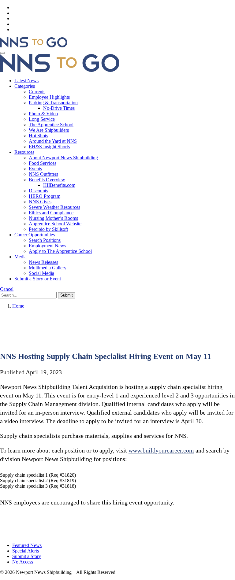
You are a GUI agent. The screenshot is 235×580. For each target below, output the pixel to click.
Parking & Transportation (53, 102)
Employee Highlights (49, 97)
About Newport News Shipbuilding (63, 157)
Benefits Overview (47, 179)
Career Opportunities (34, 234)
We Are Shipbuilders (49, 130)
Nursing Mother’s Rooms (53, 218)
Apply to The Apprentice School (60, 251)
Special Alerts (25, 550)
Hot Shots (38, 135)
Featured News (27, 545)
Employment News (47, 245)
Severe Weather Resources (54, 207)
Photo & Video (43, 113)
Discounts (38, 190)
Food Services (42, 163)
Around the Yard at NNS (53, 141)
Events (35, 168)
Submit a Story (26, 556)
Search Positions (45, 240)
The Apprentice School (51, 124)
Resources (24, 152)
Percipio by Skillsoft (48, 229)
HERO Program (44, 196)
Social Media (41, 273)
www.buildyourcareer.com (161, 450)
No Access (22, 561)
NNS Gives (40, 201)
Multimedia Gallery (47, 267)
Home (18, 305)
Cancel (6, 289)
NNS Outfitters (43, 174)
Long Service (42, 119)
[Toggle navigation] (2, 53)
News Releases (43, 262)
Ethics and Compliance (51, 212)
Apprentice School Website (55, 223)
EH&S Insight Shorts (49, 146)
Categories (24, 86)
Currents (37, 91)
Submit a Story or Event (37, 278)
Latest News (26, 80)
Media (20, 256)
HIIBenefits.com (59, 185)
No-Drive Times (59, 108)
